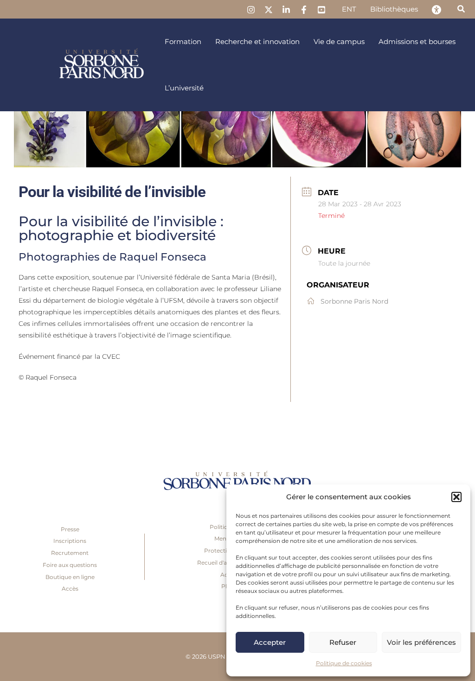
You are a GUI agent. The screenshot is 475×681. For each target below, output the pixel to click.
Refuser (342, 642)
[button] (456, 497)
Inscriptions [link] (69, 540)
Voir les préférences (421, 642)
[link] (251, 10)
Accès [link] (70, 588)
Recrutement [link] (70, 552)
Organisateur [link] (338, 284)
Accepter (270, 642)
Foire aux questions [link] (70, 564)
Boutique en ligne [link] (70, 576)
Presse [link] (70, 529)
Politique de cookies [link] (344, 663)
